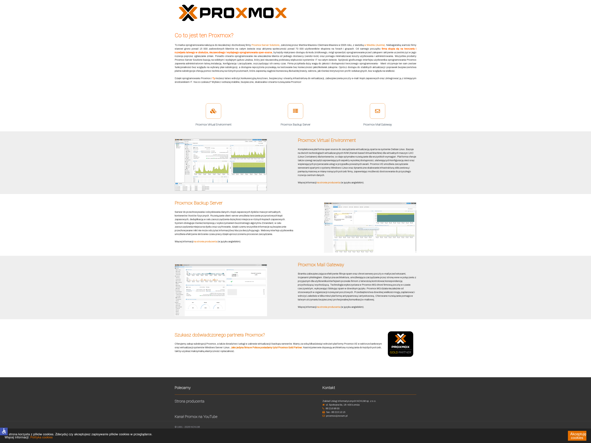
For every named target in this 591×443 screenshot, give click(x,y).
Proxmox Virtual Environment (213, 124)
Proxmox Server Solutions (265, 45)
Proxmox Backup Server (295, 124)
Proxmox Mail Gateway (377, 124)
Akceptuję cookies (578, 435)
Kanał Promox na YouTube (196, 417)
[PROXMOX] (233, 13)
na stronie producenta (328, 182)
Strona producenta (189, 401)
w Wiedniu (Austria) (374, 45)
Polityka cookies (41, 437)
